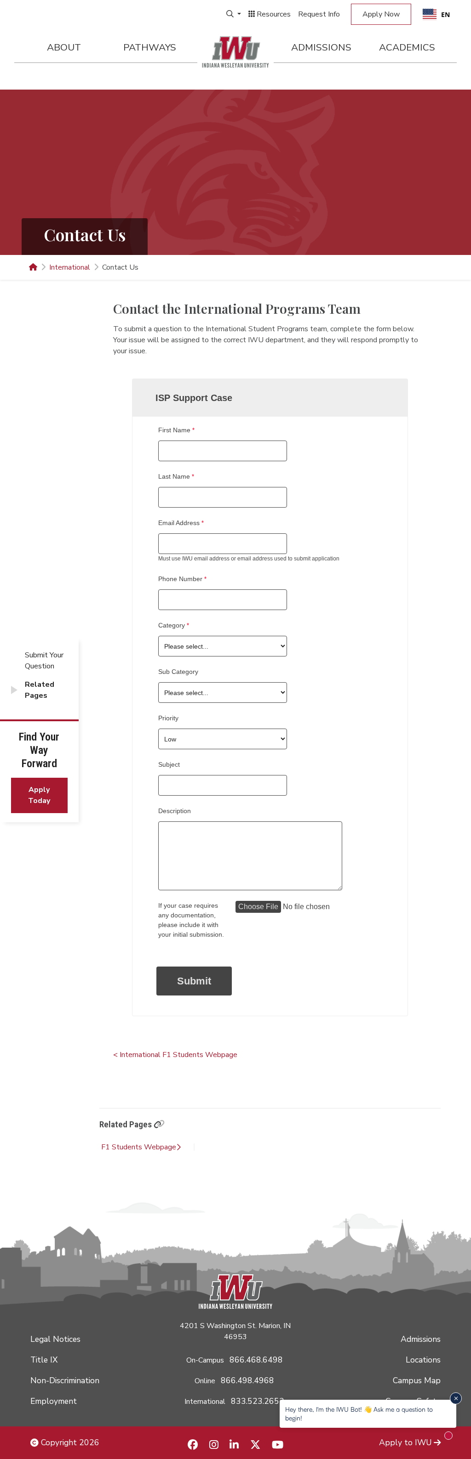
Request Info (319, 14)
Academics (407, 47)
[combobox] (436, 14)
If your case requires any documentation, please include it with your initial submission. (191, 920)
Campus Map (417, 1380)
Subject (169, 764)
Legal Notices (55, 1339)
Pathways (149, 47)
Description (174, 810)
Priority (168, 718)
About (64, 47)
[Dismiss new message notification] (456, 1398)
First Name (174, 430)
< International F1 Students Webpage (175, 1055)
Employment (53, 1401)
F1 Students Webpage (138, 1147)
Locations (423, 1359)
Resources (273, 14)
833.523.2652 (257, 1401)
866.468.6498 (256, 1359)
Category (171, 625)
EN (445, 14)
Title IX (43, 1359)
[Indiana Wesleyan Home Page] (33, 267)
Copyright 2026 (69, 1442)
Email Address (179, 522)
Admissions (321, 47)
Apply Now (381, 14)
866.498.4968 (247, 1380)
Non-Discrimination (64, 1380)
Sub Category (178, 671)
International (69, 267)
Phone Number (180, 578)
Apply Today (39, 795)
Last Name (174, 476)
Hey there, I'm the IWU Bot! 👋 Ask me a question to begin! (359, 1413)
